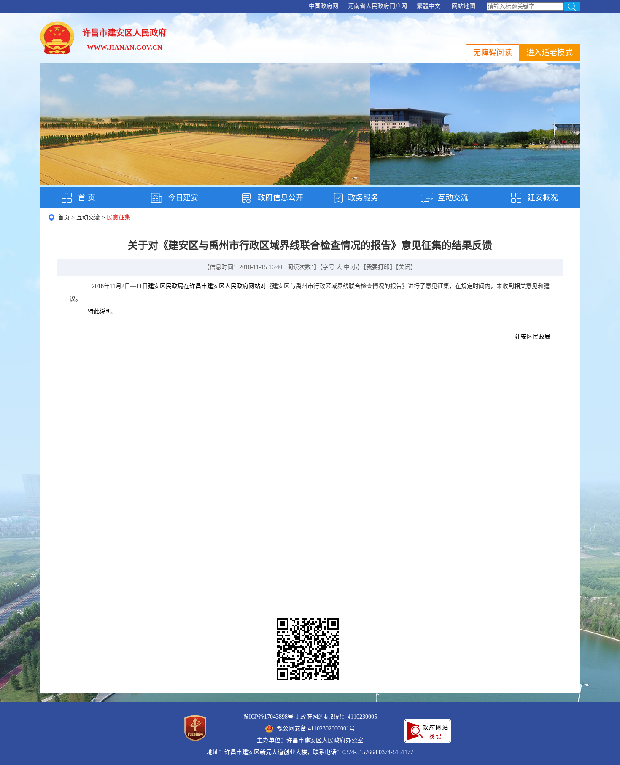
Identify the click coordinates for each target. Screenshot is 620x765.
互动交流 (453, 198)
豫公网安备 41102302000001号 (316, 728)
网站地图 (463, 6)
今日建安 (183, 198)
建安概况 (543, 198)
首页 (64, 217)
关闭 (404, 267)
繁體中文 (428, 6)
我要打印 (378, 267)
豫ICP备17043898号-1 (271, 717)
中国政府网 (323, 6)
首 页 (86, 198)
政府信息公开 (280, 198)
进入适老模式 (549, 52)
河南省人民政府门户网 (377, 6)
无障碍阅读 (492, 52)
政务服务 (363, 198)
